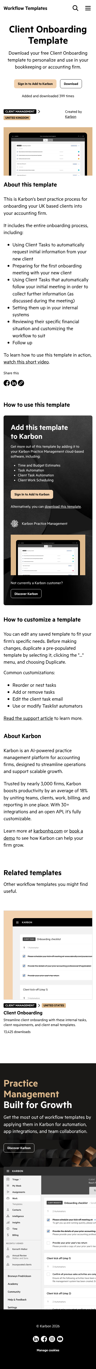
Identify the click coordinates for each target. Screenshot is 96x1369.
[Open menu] (87, 8)
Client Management (20, 111)
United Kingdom (17, 118)
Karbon (70, 116)
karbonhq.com (48, 830)
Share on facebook (7, 383)
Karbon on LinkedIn (36, 1339)
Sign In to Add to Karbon (35, 84)
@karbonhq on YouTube (52, 1339)
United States (53, 1005)
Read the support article (28, 718)
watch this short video (26, 361)
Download (71, 84)
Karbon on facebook (44, 1339)
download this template (63, 507)
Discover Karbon (26, 594)
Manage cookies (48, 1350)
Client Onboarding (23, 1012)
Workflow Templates (25, 8)
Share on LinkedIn (14, 383)
